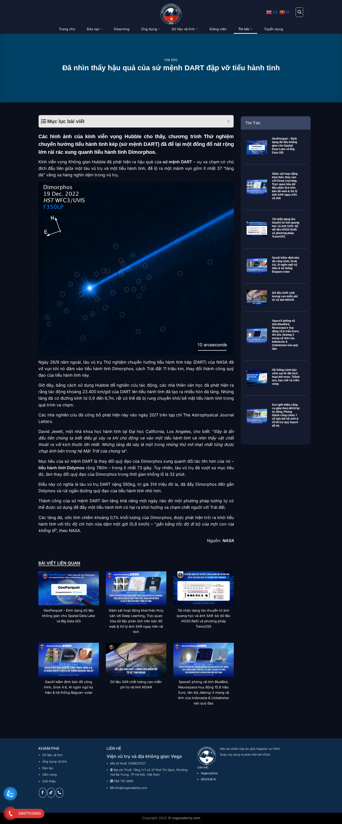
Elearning (121, 29)
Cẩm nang (49, 774)
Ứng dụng (149, 29)
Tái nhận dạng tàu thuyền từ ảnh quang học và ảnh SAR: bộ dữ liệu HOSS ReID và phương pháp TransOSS (285, 228)
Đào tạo (93, 29)
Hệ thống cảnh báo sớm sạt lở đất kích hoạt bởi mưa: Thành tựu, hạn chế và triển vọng (286, 376)
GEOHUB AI (208, 779)
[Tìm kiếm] (299, 12)
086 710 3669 (123, 781)
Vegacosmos (209, 773)
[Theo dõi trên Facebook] (43, 793)
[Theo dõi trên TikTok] (51, 793)
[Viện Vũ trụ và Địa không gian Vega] (171, 13)
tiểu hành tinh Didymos (61, 467)
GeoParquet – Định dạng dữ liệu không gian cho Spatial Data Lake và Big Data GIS (284, 145)
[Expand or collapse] (228, 121)
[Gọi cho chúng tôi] (59, 793)
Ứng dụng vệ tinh (54, 761)
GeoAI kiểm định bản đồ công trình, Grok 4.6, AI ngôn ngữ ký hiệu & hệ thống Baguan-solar (285, 264)
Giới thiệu (49, 781)
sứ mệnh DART (177, 161)
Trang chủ (67, 29)
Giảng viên (218, 29)
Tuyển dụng (273, 29)
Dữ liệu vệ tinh (183, 29)
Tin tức (243, 29)
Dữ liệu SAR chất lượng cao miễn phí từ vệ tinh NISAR (285, 296)
